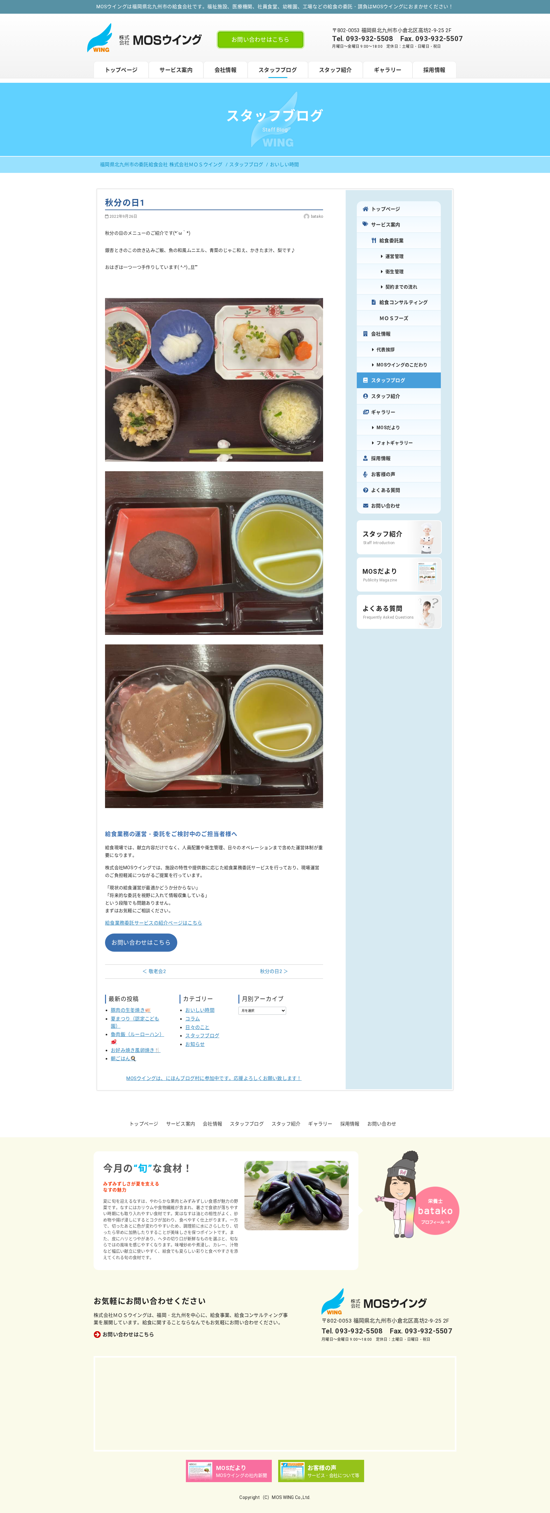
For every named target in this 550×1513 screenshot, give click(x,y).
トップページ (121, 70)
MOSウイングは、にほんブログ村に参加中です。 (213, 1078)
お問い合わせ (385, 506)
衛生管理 (394, 271)
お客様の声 (383, 474)
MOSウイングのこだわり (402, 364)
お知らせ (195, 1044)
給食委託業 (391, 241)
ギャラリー (387, 70)
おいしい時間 (200, 1010)
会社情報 (225, 70)
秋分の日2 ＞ (274, 971)
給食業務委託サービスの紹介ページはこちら (153, 923)
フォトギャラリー (395, 442)
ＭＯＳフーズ (394, 318)
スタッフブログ (277, 70)
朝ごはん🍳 (123, 1059)
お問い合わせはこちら (260, 39)
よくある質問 (385, 490)
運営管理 (394, 256)
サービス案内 (176, 70)
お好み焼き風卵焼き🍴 (136, 1050)
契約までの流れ (401, 286)
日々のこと (197, 1027)
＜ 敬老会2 (154, 971)
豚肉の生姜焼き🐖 (131, 1010)
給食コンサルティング (403, 302)
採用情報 (434, 70)
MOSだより (388, 427)
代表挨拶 (386, 349)
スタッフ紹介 (335, 70)
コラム (192, 1019)
